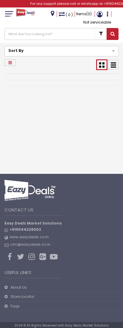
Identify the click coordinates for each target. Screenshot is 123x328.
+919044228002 (25, 229)
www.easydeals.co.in (29, 236)
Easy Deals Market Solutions (87, 325)
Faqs (15, 306)
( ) (69, 14)
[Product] (101, 34)
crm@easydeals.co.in (30, 244)
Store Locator (22, 296)
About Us (18, 287)
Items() (84, 13)
